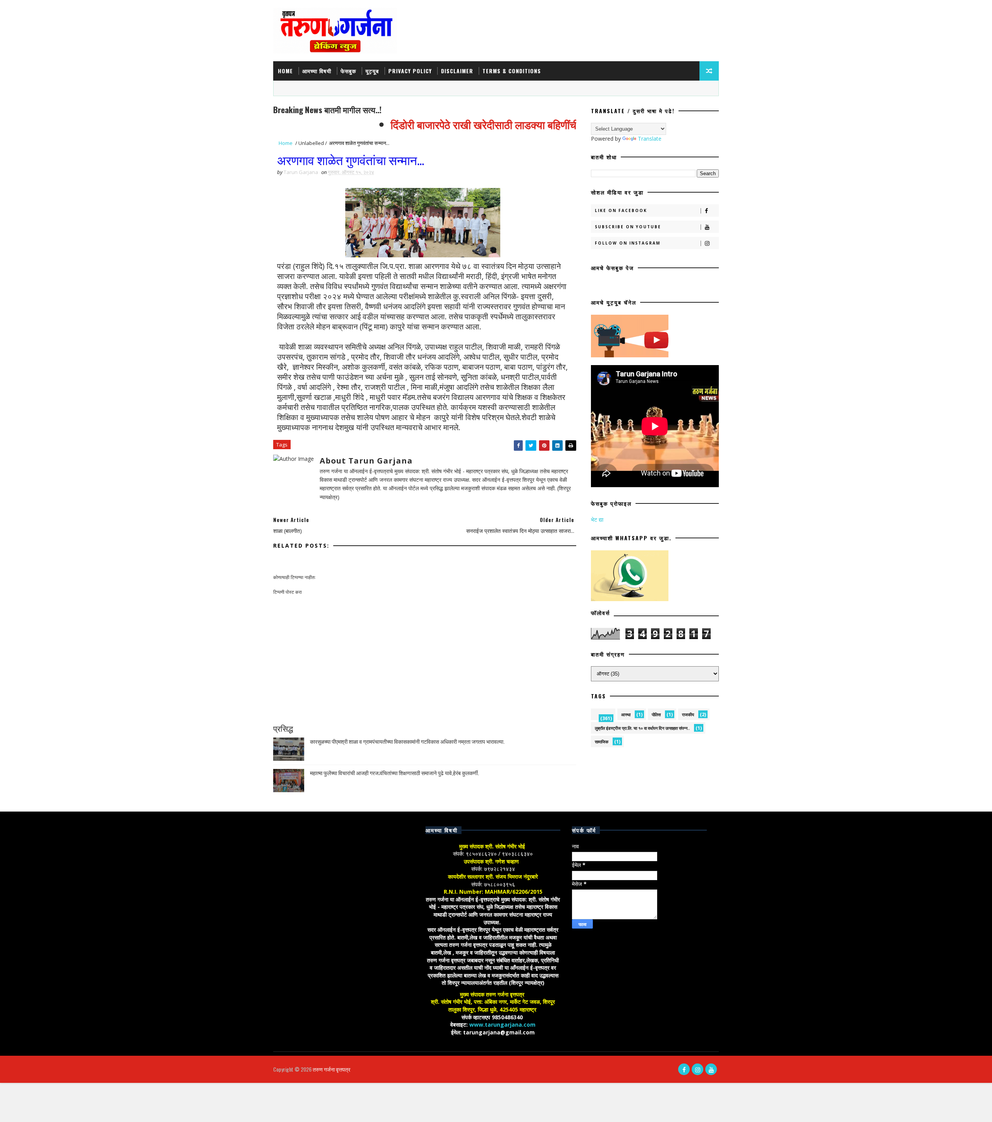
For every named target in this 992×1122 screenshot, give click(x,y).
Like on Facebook (621, 210)
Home (285, 71)
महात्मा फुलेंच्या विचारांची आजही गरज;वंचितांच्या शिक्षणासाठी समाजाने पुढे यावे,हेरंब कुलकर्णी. (394, 773)
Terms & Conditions (511, 71)
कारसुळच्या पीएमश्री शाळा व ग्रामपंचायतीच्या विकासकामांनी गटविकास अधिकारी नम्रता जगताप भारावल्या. (407, 741)
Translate (649, 138)
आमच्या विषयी (316, 71)
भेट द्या (597, 519)
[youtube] (711, 1069)
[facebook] (684, 1069)
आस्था (625, 714)
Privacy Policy (410, 71)
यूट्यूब (372, 71)
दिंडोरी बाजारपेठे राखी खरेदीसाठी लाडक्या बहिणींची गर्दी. (477, 124)
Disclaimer (457, 71)
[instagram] (697, 1069)
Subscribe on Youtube (628, 226)
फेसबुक (348, 71)
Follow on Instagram (627, 243)
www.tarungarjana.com (502, 1024)
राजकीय (688, 714)
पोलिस (656, 714)
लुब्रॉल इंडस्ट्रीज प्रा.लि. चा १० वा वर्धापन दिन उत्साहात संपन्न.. (642, 728)
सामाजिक (601, 742)
